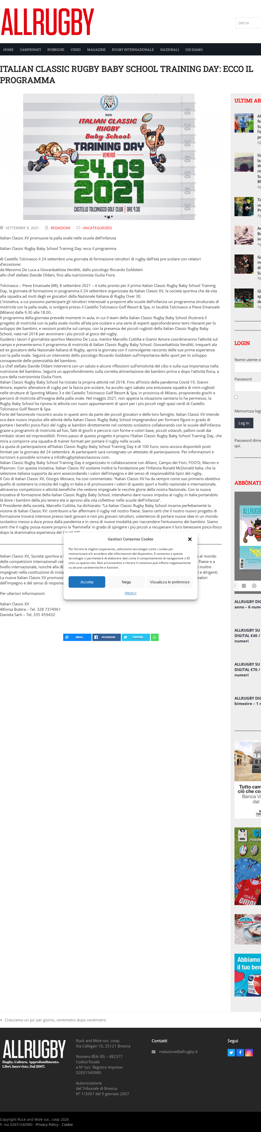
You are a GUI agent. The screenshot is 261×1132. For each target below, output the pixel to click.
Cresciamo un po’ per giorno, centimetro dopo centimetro (53, 1020)
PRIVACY (131, 593)
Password (243, 379)
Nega (126, 582)
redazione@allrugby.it (178, 1051)
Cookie (67, 1124)
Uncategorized (97, 227)
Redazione (61, 227)
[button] (189, 539)
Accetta (87, 582)
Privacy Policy (47, 1124)
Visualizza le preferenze (170, 582)
